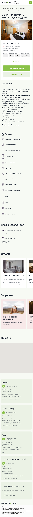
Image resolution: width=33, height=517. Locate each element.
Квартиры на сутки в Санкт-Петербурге (16, 8)
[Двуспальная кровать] (27, 56)
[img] (30, 2)
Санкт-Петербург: (8, 408)
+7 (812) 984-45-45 (7, 415)
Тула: (4, 435)
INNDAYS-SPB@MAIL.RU (14, 420)
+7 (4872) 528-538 (7, 442)
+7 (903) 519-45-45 (11, 412)
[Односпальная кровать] (22, 56)
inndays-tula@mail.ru (14, 447)
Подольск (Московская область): (14, 459)
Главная (4, 8)
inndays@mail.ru (12, 394)
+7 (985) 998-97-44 (11, 463)
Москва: (5, 382)
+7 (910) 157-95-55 (11, 439)
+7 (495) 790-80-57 (7, 466)
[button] (16, 74)
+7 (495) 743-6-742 (7, 389)
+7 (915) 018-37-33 (11, 386)
